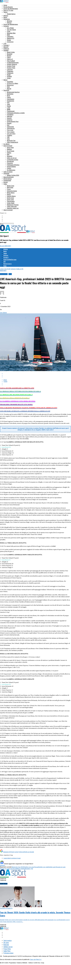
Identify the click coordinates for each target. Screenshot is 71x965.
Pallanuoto (10, 73)
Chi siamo (6, 943)
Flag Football (11, 61)
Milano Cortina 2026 (13, 175)
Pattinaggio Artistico (13, 165)
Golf (8, 102)
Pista (8, 31)
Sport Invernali (7, 146)
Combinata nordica (12, 160)
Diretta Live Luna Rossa (31, 867)
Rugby (9, 75)
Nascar (9, 88)
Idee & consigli (8, 210)
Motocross (10, 85)
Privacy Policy (7, 949)
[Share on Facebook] (37, 373)
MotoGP (5, 47)
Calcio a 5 (10, 59)
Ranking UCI (10, 38)
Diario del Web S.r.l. (36, 959)
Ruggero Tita (29, 868)
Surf (8, 125)
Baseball (9, 54)
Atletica (5, 16)
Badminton (10, 94)
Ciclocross (10, 42)
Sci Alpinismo (11, 170)
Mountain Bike (11, 33)
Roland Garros (11, 14)
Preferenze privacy (8, 953)
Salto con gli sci (12, 158)
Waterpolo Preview (13, 205)
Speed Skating (11, 166)
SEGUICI (2, 865)
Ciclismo (6, 26)
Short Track (10, 147)
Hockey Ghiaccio (12, 64)
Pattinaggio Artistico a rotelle (16, 113)
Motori (5, 80)
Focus (9, 189)
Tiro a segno (10, 132)
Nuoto (5, 17)
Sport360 (6, 90)
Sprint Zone (10, 198)
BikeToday (10, 187)
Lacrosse (10, 69)
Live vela (6, 868)
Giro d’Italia (10, 28)
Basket (9, 56)
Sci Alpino (6, 144)
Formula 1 (6, 45)
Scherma (9, 120)
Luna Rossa (12, 868)
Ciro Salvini (3, 312)
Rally (8, 87)
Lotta (8, 108)
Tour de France (11, 30)
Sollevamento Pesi (12, 121)
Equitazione (10, 101)
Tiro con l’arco (11, 133)
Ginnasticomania (12, 191)
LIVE (4, 43)
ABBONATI (8, 246)
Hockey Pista (11, 66)
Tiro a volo (10, 130)
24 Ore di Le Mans (12, 83)
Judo (8, 104)
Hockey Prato (11, 68)
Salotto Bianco (11, 196)
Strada (9, 40)
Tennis (5, 12)
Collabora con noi (7, 947)
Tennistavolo (11, 128)
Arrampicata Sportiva (13, 92)
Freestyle (10, 163)
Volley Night (10, 203)
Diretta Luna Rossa (54, 867)
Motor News (10, 193)
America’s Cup (11, 140)
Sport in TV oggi (8, 10)
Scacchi (9, 118)
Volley (9, 78)
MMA (8, 109)
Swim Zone (10, 199)
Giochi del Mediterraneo (10, 9)
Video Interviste (12, 206)
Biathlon (9, 149)
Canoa (9, 97)
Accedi (5, 182)
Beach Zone (10, 186)
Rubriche (9, 116)
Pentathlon (10, 114)
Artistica (9, 21)
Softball (9, 76)
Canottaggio (10, 99)
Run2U (9, 194)
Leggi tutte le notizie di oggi (12, 858)
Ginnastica (6, 19)
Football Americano (13, 62)
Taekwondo (10, 127)
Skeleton (9, 156)
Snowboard (10, 161)
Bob (8, 154)
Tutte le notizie (7, 172)
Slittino (9, 153)
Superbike (10, 82)
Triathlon (9, 135)
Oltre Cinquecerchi (12, 142)
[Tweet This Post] (37, 375)
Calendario (10, 36)
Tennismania (10, 201)
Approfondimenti (8, 177)
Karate (9, 106)
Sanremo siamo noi (13, 208)
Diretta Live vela (43, 867)
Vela (8, 139)
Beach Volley (11, 52)
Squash (9, 123)
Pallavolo (6, 49)
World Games (7, 179)
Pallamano (10, 71)
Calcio (9, 57)
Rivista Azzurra (8, 7)
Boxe (8, 95)
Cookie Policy (6, 951)
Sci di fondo (10, 151)
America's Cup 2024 (18, 867)
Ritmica (9, 23)
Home (5, 5)
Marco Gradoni (20, 868)
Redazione (6, 945)
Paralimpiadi (10, 111)
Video (5, 184)
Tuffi (8, 137)
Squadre (5, 50)
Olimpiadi (6, 173)
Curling (9, 168)
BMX (8, 35)
